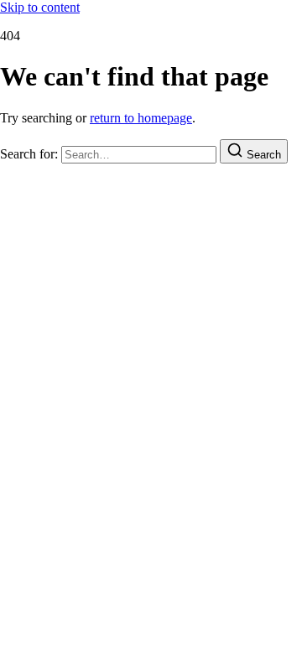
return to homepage (141, 118)
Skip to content (40, 7)
